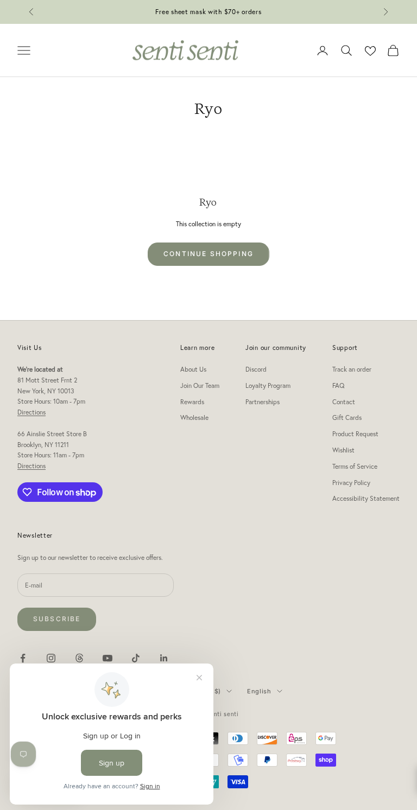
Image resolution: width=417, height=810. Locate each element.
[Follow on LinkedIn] (164, 658)
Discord (256, 369)
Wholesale (194, 417)
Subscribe (56, 619)
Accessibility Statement (366, 498)
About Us (193, 369)
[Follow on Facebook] (22, 658)
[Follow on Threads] (79, 658)
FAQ (338, 385)
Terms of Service (354, 466)
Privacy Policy (351, 483)
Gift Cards (347, 417)
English (259, 691)
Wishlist (343, 450)
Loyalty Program (267, 385)
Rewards (192, 402)
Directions (31, 412)
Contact (343, 402)
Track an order (351, 369)
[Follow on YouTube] (107, 658)
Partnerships (262, 402)
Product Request (355, 434)
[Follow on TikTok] (135, 658)
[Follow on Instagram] (51, 658)
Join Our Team (199, 385)
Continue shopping (208, 254)
